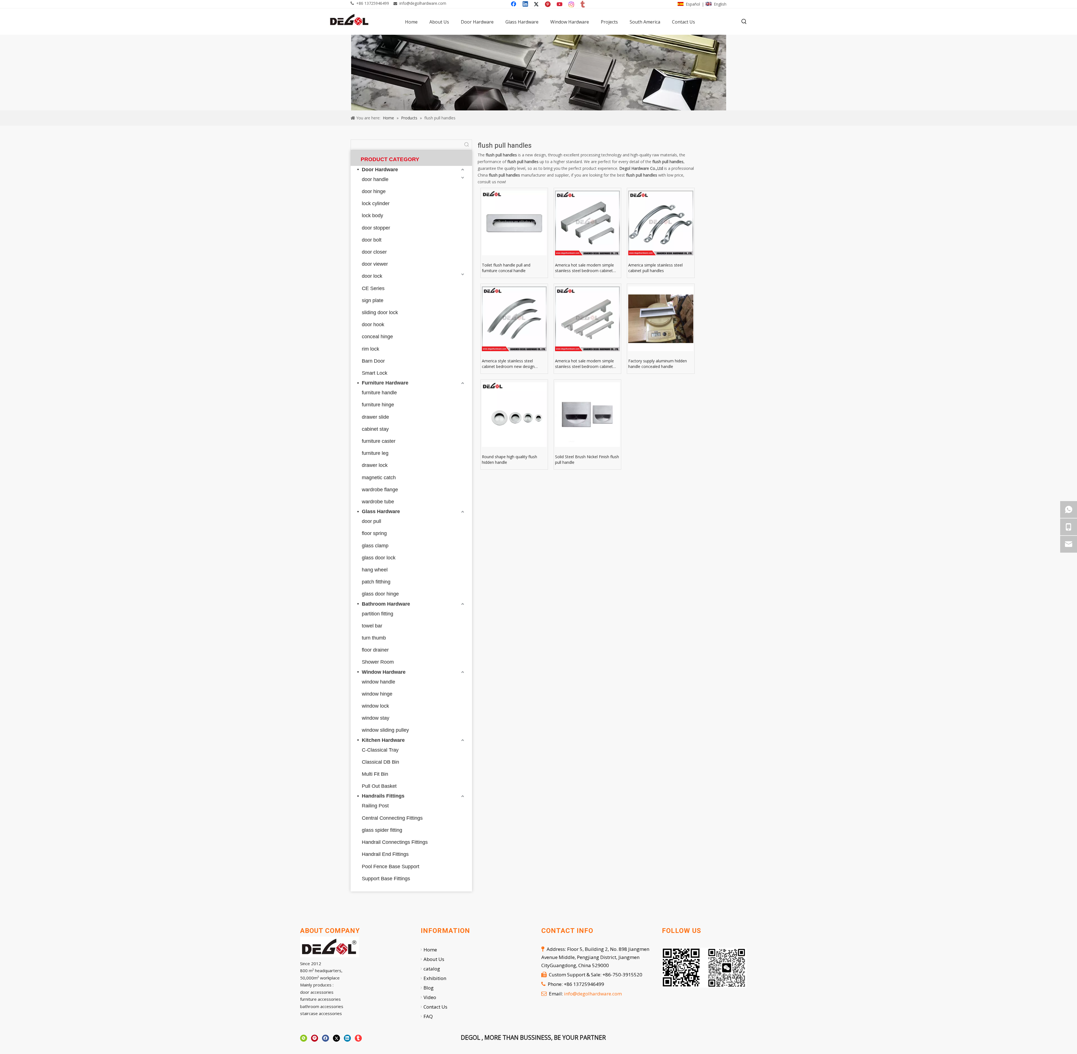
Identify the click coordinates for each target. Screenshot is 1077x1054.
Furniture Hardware (385, 383)
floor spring (374, 533)
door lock (372, 276)
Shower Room (378, 662)
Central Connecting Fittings (392, 818)
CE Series (373, 288)
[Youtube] (560, 4)
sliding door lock (380, 312)
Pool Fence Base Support (390, 866)
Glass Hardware (381, 511)
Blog (429, 987)
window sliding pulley (385, 730)
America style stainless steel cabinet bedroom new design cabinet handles (508, 363)
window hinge (377, 694)
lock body (372, 215)
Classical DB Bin (380, 762)
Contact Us (435, 1007)
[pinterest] (314, 1038)
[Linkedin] (525, 4)
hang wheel (375, 570)
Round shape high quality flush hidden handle (509, 459)
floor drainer (375, 650)
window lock (375, 706)
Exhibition (435, 978)
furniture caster (378, 441)
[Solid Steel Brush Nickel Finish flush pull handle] (587, 414)
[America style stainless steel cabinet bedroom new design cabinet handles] (514, 319)
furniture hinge (378, 404)
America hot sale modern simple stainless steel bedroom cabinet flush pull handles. (584, 363)
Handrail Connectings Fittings (395, 842)
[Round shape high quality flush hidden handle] (514, 414)
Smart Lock (374, 373)
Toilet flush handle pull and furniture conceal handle (506, 267)
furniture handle (379, 392)
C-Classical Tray (380, 750)
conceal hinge (377, 336)
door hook (373, 324)
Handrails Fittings (383, 796)
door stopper (376, 228)
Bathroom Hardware (386, 604)
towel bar (372, 626)
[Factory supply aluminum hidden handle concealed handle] (660, 319)
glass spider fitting (382, 830)
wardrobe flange (380, 489)
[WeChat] (303, 1038)
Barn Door (373, 361)
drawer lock (375, 465)
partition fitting (377, 614)
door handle (375, 179)
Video (430, 997)
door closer (374, 252)
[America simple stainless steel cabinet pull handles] (660, 223)
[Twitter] (537, 4)
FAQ (428, 1016)
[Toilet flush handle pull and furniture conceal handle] (514, 223)
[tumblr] (583, 4)
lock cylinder (376, 203)
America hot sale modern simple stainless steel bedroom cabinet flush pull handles (584, 268)
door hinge (374, 191)
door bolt (371, 240)
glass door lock (378, 557)
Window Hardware (384, 672)
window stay (375, 718)
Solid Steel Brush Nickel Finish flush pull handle (587, 459)
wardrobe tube (378, 501)
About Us (434, 959)
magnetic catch (379, 477)
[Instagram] (571, 4)
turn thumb (374, 638)
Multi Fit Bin (375, 774)
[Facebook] (514, 4)
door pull (371, 521)
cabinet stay (375, 429)
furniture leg (375, 453)
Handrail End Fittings (385, 854)
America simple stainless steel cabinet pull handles (655, 267)
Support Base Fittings (386, 878)
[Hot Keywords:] (744, 21)
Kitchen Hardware (383, 740)
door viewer (375, 264)
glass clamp (375, 545)
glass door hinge (380, 594)
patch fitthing (376, 582)
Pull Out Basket (379, 786)
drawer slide (375, 417)
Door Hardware (380, 169)
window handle (378, 682)
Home (430, 949)
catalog (432, 968)
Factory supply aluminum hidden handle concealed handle (657, 363)
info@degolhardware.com (422, 3)
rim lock (370, 349)
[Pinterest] (548, 4)
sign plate (372, 300)
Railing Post (375, 806)
